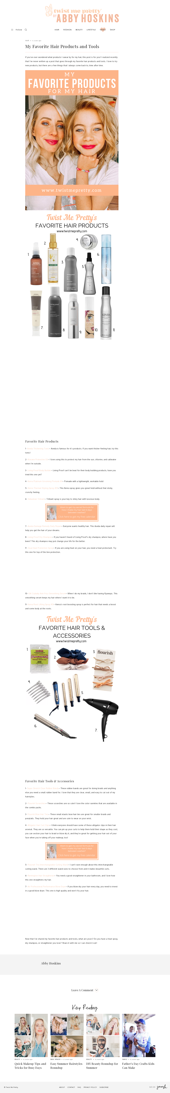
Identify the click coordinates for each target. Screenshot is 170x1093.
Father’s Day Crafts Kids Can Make (138, 1065)
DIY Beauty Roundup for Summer (102, 1065)
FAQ (79, 1087)
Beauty (79, 30)
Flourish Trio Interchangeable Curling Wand (48, 865)
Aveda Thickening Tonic (38, 448)
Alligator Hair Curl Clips (39, 825)
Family (124, 1059)
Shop (112, 30)
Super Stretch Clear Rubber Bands (43, 788)
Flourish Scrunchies (37, 803)
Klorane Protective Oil (38, 459)
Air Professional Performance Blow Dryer (47, 886)
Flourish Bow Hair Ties (37, 814)
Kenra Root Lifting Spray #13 (41, 604)
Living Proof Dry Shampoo (40, 537)
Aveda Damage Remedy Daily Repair (44, 526)
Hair (57, 30)
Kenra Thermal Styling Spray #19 (43, 488)
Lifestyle (91, 30)
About (62, 1087)
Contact (71, 1087)
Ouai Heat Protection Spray (40, 548)
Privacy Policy (90, 1087)
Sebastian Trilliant (36, 499)
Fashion (67, 30)
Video (103, 30)
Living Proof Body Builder (39, 470)
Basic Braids (55, 1059)
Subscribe (104, 1087)
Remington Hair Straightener (41, 875)
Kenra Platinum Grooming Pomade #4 (45, 481)
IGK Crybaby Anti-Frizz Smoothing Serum (47, 593)
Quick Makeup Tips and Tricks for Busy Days (30, 1065)
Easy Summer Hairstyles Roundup (66, 1065)
